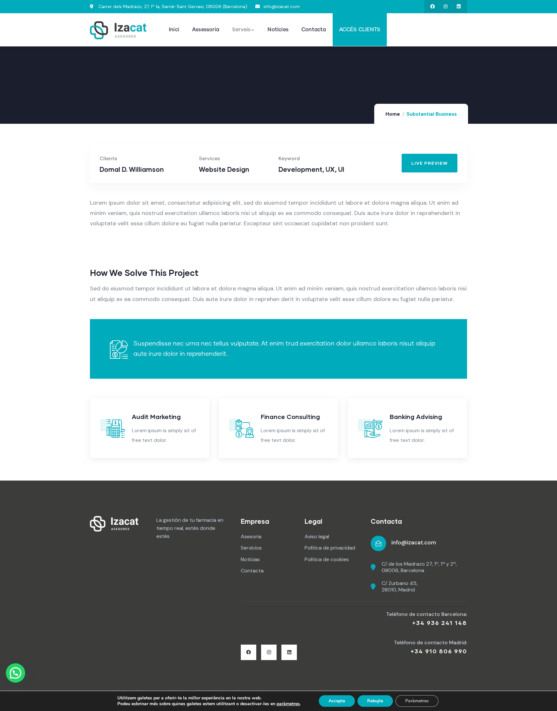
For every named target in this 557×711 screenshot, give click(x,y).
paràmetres (288, 704)
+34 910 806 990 (439, 651)
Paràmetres (417, 701)
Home (393, 114)
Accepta (336, 701)
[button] (500, 157)
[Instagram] (446, 7)
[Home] (118, 30)
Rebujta (375, 701)
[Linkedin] (459, 7)
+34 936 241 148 (439, 622)
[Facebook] (432, 7)
